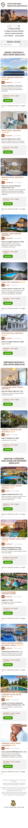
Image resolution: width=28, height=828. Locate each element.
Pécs (25, 793)
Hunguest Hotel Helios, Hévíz (11, 696)
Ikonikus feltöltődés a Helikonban (12, 86)
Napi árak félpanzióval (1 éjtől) (10, 139)
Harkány (18, 793)
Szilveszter (16, 789)
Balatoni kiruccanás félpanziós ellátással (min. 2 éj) (11, 186)
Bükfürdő (15, 792)
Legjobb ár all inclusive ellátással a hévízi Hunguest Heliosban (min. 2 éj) (12, 704)
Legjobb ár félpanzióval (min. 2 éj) (11, 494)
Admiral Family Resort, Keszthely (11, 234)
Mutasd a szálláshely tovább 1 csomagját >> (13, 210)
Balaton (3, 792)
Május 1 (19, 787)
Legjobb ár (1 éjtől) (7, 600)
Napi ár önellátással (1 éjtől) (10, 438)
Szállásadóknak (14, 784)
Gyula (6, 793)
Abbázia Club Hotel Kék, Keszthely (11, 431)
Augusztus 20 (4, 787)
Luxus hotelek (18, 790)
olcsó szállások (8, 36)
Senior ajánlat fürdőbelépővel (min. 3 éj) (13, 752)
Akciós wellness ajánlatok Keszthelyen (17, 5)
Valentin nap (22, 789)
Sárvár (5, 795)
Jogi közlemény (7, 784)
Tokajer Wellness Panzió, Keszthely (12, 388)
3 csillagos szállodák (14, 29)
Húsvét (9, 787)
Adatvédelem (22, 783)
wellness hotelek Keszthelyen (14, 33)
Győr (3, 793)
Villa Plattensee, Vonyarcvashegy (8, 593)
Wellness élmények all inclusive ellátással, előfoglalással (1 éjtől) (11, 548)
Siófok (8, 795)
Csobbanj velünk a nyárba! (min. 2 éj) (12, 288)
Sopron (13, 795)
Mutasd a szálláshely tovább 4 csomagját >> (13, 670)
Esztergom (23, 792)
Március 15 (24, 787)
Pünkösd (11, 789)
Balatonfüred (9, 792)
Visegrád (17, 795)
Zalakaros (22, 795)
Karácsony (14, 787)
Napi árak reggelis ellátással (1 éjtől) (12, 242)
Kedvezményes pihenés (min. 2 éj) (11, 651)
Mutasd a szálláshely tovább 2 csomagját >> (13, 568)
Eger (19, 792)
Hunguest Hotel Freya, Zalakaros (11, 744)
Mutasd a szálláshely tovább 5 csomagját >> (13, 106)
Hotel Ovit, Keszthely (10, 282)
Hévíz (22, 793)
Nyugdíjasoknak (10, 790)
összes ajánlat (19, 36)
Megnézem (8, 100)
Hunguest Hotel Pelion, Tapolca (11, 487)
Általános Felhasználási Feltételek (10, 783)
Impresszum (22, 784)
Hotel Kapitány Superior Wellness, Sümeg (12, 644)
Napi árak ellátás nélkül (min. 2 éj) (12, 391)
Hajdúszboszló (11, 793)
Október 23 (5, 789)
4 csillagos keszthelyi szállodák (14, 31)
